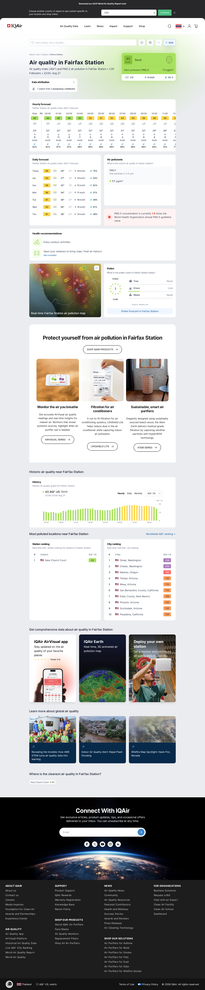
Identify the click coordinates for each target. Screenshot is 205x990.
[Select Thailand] (180, 26)
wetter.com (143, 304)
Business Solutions (165, 890)
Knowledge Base (65, 904)
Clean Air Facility (164, 904)
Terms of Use (126, 984)
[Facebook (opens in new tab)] (87, 844)
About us (10, 890)
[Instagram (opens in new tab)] (110, 844)
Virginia (45, 54)
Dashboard (160, 913)
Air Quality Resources (117, 899)
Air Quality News (114, 890)
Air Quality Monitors (67, 933)
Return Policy (63, 909)
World (31, 54)
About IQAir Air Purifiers (69, 924)
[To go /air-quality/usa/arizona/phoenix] (140, 602)
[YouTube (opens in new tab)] (102, 844)
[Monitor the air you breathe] (57, 380)
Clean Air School (164, 909)
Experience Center (16, 918)
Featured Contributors (117, 904)
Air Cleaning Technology (118, 927)
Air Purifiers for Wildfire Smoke (123, 971)
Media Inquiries (14, 904)
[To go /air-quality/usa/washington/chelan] (140, 566)
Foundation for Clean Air (20, 909)
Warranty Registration (68, 899)
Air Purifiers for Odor (116, 966)
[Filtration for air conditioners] (102, 380)
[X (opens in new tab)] (94, 844)
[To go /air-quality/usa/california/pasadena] (140, 614)
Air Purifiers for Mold (116, 947)
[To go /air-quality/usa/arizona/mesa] (140, 584)
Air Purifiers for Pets (116, 957)
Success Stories (113, 913)
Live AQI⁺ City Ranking (18, 947)
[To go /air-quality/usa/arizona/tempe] (140, 578)
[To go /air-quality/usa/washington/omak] (140, 560)
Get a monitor (50, 255)
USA (38, 54)
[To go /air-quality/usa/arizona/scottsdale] (140, 608)
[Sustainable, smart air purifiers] (147, 380)
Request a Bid (162, 895)
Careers (10, 899)
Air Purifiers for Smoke (117, 952)
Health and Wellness (116, 909)
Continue (164, 12)
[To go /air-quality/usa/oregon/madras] (140, 572)
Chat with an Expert (166, 899)
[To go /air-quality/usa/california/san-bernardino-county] (140, 590)
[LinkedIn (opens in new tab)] (118, 844)
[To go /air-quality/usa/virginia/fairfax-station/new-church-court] (65, 560)
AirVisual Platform (16, 938)
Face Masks (62, 929)
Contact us (11, 895)
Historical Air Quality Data (21, 943)
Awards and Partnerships (20, 913)
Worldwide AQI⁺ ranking (159, 533)
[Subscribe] (141, 832)
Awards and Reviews (116, 918)
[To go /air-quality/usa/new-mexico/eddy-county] (140, 596)
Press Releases (113, 923)
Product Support (65, 890)
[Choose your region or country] (180, 26)
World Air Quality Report (20, 952)
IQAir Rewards (63, 895)
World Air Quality (15, 957)
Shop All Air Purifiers (67, 943)
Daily (129, 493)
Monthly (138, 493)
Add (171, 42)
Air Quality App (14, 933)
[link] (169, 26)
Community (111, 895)
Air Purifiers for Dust (116, 961)
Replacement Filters (66, 938)
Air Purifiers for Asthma (118, 943)
